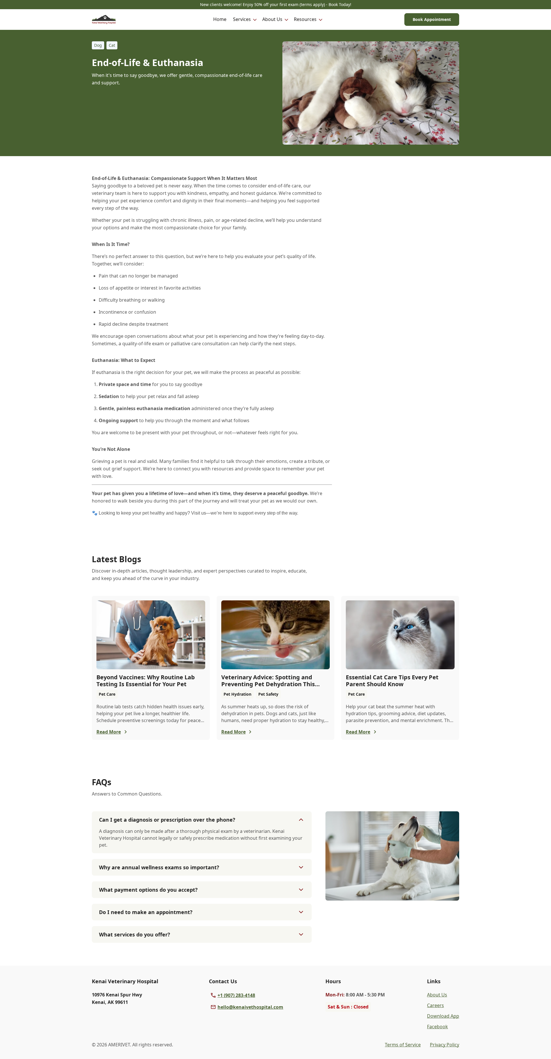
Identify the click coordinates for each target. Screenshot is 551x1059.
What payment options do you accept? (148, 889)
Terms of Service (403, 1045)
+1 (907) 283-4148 (236, 995)
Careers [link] (435, 1005)
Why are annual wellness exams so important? (159, 867)
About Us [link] (437, 995)
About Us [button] (272, 19)
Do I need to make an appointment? (146, 912)
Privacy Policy (444, 1045)
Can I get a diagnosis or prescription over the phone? (167, 819)
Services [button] (242, 19)
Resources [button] (305, 19)
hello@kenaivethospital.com (250, 1007)
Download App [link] (443, 1016)
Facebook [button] (437, 1026)
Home (219, 19)
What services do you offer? (134, 934)
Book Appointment (432, 19)
